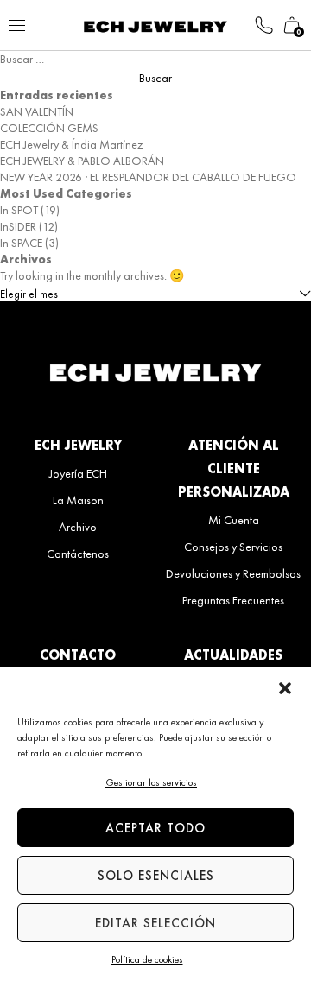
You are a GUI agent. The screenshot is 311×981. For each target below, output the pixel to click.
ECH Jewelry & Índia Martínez (71, 144)
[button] (285, 688)
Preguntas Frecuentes (233, 600)
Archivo (78, 527)
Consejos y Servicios (233, 546)
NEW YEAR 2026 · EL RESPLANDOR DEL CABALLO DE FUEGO (148, 177)
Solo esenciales (156, 875)
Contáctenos (78, 553)
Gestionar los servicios (151, 782)
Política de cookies (147, 959)
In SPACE (21, 242)
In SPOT (19, 210)
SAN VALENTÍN (36, 111)
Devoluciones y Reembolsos (233, 573)
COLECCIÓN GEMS (49, 128)
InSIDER (18, 226)
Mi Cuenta (233, 520)
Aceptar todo (155, 828)
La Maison (78, 500)
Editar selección (155, 923)
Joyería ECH (78, 473)
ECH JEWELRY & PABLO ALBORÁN (82, 160)
